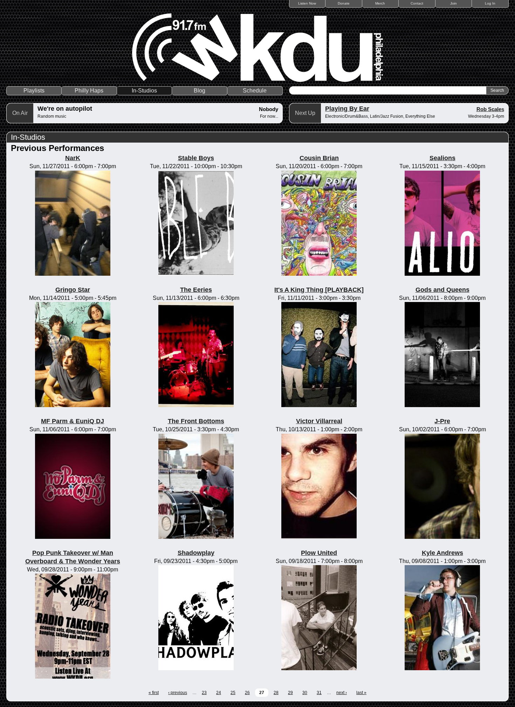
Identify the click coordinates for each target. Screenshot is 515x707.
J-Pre (442, 421)
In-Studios (144, 91)
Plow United (319, 552)
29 (290, 692)
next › (341, 692)
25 (233, 692)
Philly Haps (89, 91)
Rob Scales (490, 109)
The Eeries (196, 289)
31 (319, 692)
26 (247, 692)
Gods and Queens (442, 289)
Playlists (33, 91)
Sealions (442, 158)
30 (304, 692)
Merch (380, 3)
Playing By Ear (347, 108)
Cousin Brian (319, 158)
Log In (490, 3)
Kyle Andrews (442, 552)
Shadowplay (196, 552)
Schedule (255, 91)
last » (361, 692)
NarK (72, 158)
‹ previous (177, 692)
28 (276, 692)
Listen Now (307, 3)
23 (204, 692)
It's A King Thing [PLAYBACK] (319, 289)
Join (453, 3)
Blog (199, 91)
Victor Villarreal (319, 421)
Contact (417, 3)
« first (154, 692)
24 (218, 692)
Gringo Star (72, 289)
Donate (344, 3)
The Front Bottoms (196, 421)
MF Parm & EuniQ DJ (72, 421)
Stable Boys (196, 158)
